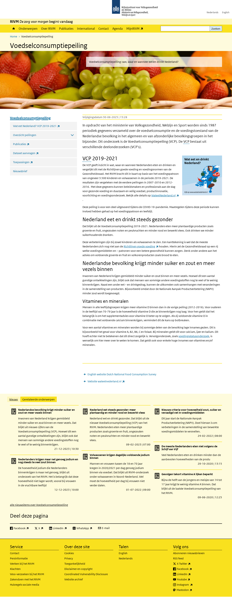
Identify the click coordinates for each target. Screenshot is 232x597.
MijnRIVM (135, 28)
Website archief (73, 579)
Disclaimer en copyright (78, 569)
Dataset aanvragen (34, 153)
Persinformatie (19, 558)
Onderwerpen (28, 29)
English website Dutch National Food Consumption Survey (122, 374)
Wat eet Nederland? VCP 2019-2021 (44, 126)
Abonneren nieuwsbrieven (189, 553)
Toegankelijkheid (74, 563)
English (225, 12)
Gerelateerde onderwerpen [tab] (38, 399)
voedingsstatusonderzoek (194, 336)
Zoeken (215, 28)
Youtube (191, 579)
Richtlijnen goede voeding (141, 246)
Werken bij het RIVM (22, 563)
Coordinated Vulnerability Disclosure (86, 574)
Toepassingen (31, 162)
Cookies (69, 553)
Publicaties (66, 29)
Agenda (117, 29)
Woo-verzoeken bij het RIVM (27, 574)
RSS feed (178, 558)
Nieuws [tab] (13, 399)
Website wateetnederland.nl (106, 381)
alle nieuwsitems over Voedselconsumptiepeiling (39, 505)
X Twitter (191, 563)
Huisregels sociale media (24, 584)
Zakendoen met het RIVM (25, 579)
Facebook (192, 569)
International (86, 29)
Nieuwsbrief (20, 171)
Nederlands (212, 12)
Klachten (15, 569)
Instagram (193, 584)
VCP (186, 141)
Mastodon (192, 590)
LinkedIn (192, 574)
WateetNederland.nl (165, 195)
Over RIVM (48, 29)
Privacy (68, 558)
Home (13, 29)
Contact (103, 29)
